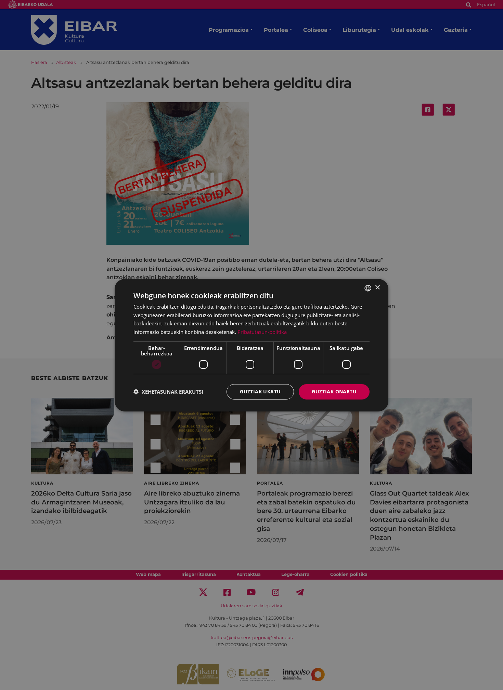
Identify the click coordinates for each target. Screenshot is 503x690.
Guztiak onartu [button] (334, 391)
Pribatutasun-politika (262, 331)
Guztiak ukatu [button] (260, 391)
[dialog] (251, 345)
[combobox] (367, 287)
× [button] (377, 287)
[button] (168, 391)
